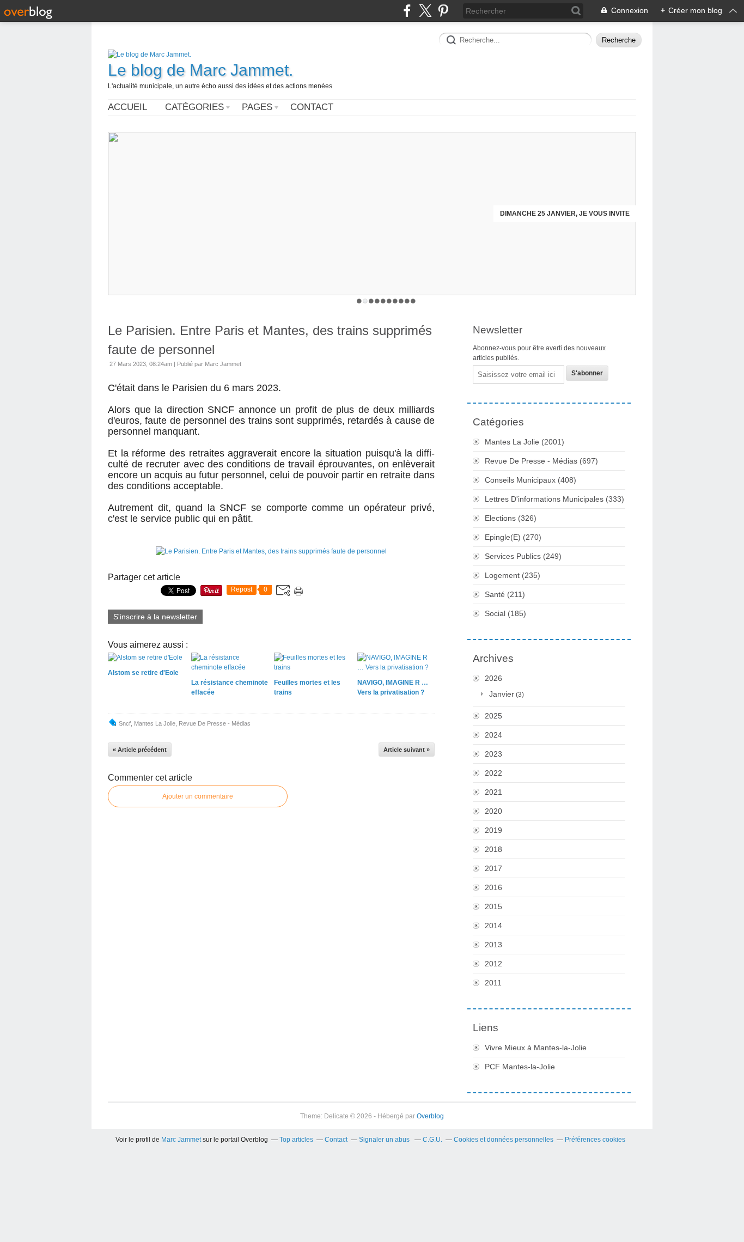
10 (413, 301)
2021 (493, 792)
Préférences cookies (595, 1139)
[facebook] (407, 10)
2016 (493, 887)
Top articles (296, 1139)
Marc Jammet (181, 1139)
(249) (523, 556)
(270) (513, 537)
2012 (493, 963)
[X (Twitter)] (425, 10)
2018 (493, 849)
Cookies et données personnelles (503, 1139)
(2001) (524, 441)
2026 (493, 678)
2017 (493, 868)
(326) (510, 518)
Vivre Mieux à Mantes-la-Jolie (536, 1047)
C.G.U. (432, 1139)
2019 (493, 830)
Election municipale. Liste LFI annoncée (556, 213)
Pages (257, 107)
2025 (493, 715)
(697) (541, 460)
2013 (493, 944)
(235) (512, 575)
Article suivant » (406, 749)
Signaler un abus (385, 1139)
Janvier (501, 694)
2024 (493, 734)
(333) (554, 499)
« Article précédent (140, 749)
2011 (493, 982)
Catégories (194, 107)
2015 (493, 906)
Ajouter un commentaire (197, 796)
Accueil (127, 107)
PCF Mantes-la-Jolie (520, 1066)
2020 (493, 811)
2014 (493, 925)
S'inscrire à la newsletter (155, 616)
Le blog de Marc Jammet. (200, 70)
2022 (493, 773)
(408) (530, 480)
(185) (505, 613)
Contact (311, 107)
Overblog (430, 1116)
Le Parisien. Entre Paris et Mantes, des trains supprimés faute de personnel (270, 340)
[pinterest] (443, 10)
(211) (505, 594)
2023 (493, 754)
